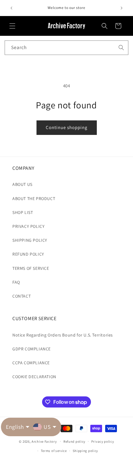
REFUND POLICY (28, 254)
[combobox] (66, 48)
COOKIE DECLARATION (34, 376)
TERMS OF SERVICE (30, 268)
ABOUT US (22, 184)
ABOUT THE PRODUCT (33, 198)
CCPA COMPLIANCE (31, 363)
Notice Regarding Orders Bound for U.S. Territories (62, 335)
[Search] (121, 47)
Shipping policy (85, 451)
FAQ (16, 282)
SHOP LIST (22, 212)
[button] (12, 26)
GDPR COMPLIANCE (31, 349)
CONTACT (21, 296)
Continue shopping (67, 127)
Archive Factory (44, 441)
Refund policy (74, 441)
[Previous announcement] (11, 8)
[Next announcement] (121, 8)
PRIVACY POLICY (28, 226)
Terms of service (54, 451)
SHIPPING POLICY (29, 240)
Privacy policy (102, 441)
